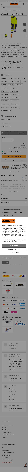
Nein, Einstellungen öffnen (14, 249)
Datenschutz (11, 252)
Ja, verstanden (14, 245)
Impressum (16, 252)
